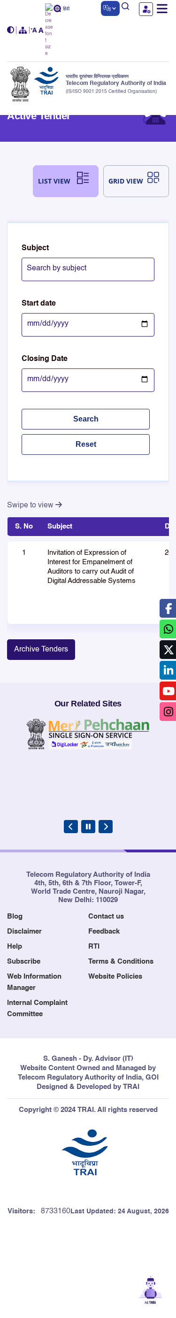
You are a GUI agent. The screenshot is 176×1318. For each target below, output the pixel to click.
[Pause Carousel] (88, 826)
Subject (35, 248)
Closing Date (45, 359)
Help (14, 946)
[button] (11, 30)
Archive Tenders (41, 649)
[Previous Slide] (71, 826)
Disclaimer (24, 931)
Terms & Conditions (120, 961)
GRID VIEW (125, 180)
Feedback (104, 931)
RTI (93, 946)
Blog (15, 916)
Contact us (106, 916)
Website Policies (115, 976)
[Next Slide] (106, 826)
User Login (146, 9)
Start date (39, 303)
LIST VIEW (54, 180)
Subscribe (23, 961)
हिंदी (66, 9)
